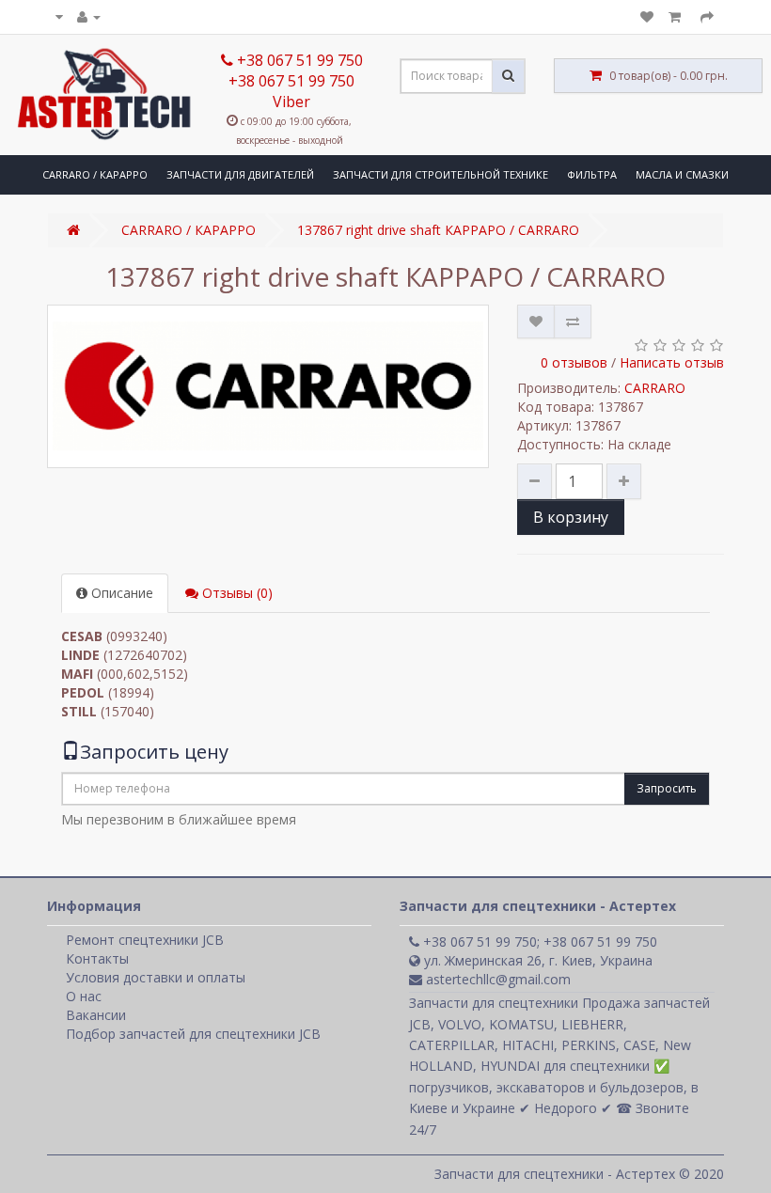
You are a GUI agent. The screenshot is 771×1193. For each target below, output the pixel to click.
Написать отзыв (672, 362)
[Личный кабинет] (88, 16)
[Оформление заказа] (707, 16)
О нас (84, 996)
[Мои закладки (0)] (646, 16)
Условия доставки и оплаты (155, 977)
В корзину (570, 517)
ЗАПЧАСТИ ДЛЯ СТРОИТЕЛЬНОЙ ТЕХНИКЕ (440, 174)
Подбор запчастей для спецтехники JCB (193, 1034)
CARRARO (654, 388)
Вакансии (96, 1015)
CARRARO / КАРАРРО (95, 174)
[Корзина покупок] (677, 16)
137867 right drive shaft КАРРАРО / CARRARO (438, 230)
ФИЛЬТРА (592, 174)
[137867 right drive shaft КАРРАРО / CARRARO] (268, 386)
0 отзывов (574, 362)
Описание (120, 593)
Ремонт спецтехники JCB (145, 940)
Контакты (97, 958)
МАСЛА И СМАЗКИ (682, 174)
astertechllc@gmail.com (496, 979)
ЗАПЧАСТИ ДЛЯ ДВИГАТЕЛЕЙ (240, 174)
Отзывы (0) (235, 593)
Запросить (667, 788)
